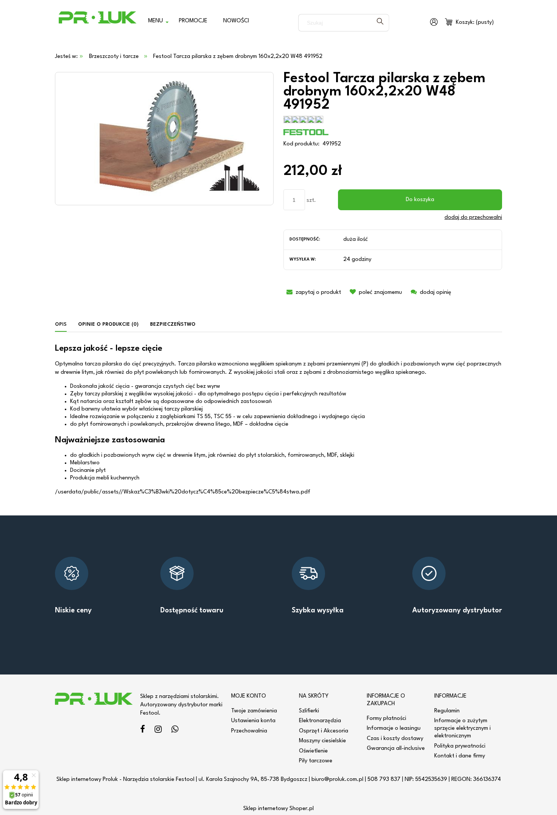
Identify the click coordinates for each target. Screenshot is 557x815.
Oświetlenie (313, 751)
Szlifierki (309, 711)
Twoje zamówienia (254, 711)
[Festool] (306, 132)
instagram (158, 730)
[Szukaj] (380, 22)
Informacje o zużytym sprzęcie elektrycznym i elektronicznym (462, 728)
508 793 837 (384, 779)
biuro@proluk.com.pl (337, 779)
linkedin (174, 730)
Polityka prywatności (459, 746)
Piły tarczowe (315, 761)
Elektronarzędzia (320, 721)
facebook (142, 730)
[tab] (63, 325)
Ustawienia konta (253, 721)
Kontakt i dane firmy (459, 756)
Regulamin (447, 711)
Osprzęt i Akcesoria (323, 731)
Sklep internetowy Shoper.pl (278, 809)
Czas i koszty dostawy (395, 739)
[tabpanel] (278, 420)
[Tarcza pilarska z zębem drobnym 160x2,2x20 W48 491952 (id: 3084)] (164, 138)
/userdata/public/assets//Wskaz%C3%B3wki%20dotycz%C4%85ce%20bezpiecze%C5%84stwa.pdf (182, 492)
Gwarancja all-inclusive (396, 748)
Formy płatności (386, 718)
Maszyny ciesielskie (322, 741)
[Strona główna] (97, 22)
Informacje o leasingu (394, 728)
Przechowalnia (249, 731)
